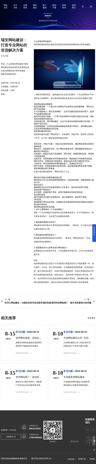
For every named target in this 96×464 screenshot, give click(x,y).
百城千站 (82, 459)
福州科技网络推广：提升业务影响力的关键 (71, 303)
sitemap (71, 459)
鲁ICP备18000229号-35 (41, 459)
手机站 (92, 459)
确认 (94, 442)
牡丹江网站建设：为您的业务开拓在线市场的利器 (28, 303)
